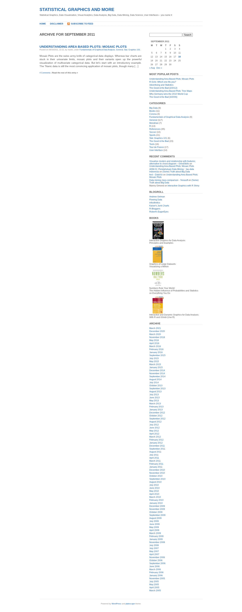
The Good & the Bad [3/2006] (163, 97)
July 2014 (154, 382)
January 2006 (156, 575)
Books (152, 111)
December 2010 (157, 470)
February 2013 (156, 406)
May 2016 (154, 340)
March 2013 (155, 403)
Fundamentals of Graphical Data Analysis (97, 50)
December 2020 (157, 331)
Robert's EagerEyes (158, 212)
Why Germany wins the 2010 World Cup (168, 94)
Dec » (159, 68)
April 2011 (154, 458)
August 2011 (155, 452)
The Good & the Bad (159, 141)
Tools (151, 144)
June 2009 (154, 524)
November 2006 (157, 557)
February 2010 (156, 500)
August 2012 (155, 421)
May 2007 (154, 551)
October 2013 (155, 385)
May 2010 (154, 491)
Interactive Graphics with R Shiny (183, 185)
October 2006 (155, 560)
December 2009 (157, 506)
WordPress (116, 604)
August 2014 (155, 379)
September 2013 (157, 388)
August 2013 (155, 391)
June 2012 (154, 428)
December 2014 (157, 370)
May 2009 (154, 527)
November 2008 (157, 542)
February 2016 (156, 349)
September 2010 (157, 479)
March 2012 (155, 437)
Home (43, 24)
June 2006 (154, 566)
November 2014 (157, 373)
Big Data (153, 108)
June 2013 (154, 397)
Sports (152, 135)
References (155, 129)
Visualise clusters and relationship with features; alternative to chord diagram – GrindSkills (172, 162)
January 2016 (156, 352)
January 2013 (156, 409)
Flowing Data (155, 199)
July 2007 (154, 548)
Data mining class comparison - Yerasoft (168, 180)
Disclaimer (56, 24)
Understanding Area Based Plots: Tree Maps (170, 91)
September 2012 (157, 418)
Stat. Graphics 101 (132, 50)
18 (179, 57)
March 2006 (155, 569)
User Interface (156, 150)
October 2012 (155, 415)
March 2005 (155, 590)
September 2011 (157, 449)
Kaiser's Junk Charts (159, 205)
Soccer (152, 132)
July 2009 (154, 521)
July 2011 (154, 455)
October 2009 (155, 512)
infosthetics (154, 202)
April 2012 (154, 434)
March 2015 (155, 364)
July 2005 (154, 581)
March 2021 (155, 328)
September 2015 (157, 355)
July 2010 (154, 485)
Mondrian (154, 123)
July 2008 (154, 545)
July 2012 (154, 424)
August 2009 (155, 518)
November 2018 (157, 337)
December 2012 (157, 412)
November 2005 (157, 578)
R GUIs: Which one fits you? (162, 82)
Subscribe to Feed (82, 24)
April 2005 (154, 587)
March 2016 (155, 346)
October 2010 (155, 476)
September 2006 (157, 563)
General (119, 50)
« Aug (152, 68)
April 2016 (154, 343)
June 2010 (154, 488)
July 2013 (154, 394)
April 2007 (154, 554)
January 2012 (156, 443)
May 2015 (154, 361)
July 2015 (154, 358)
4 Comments (45, 73)
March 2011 (155, 461)
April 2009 (154, 530)
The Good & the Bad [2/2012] (163, 88)
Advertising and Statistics (161, 85)
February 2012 (156, 440)
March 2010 (155, 497)
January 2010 (156, 503)
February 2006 (156, 572)
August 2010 (155, 482)
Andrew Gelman (157, 196)
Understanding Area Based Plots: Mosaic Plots (83, 46)
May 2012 (154, 431)
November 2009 (157, 509)
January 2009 (156, 539)
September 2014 (157, 376)
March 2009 (155, 533)
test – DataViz (156, 174)
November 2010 (157, 473)
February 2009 (156, 536)
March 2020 (155, 334)
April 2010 (154, 494)
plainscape (130, 604)
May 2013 (154, 400)
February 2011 (156, 464)
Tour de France (156, 147)
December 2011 (157, 446)
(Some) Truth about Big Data (176, 171)
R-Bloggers (154, 208)
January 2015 (156, 367)
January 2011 (155, 467)
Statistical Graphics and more (77, 9)
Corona (153, 114)
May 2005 (154, 584)
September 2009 (157, 515)
